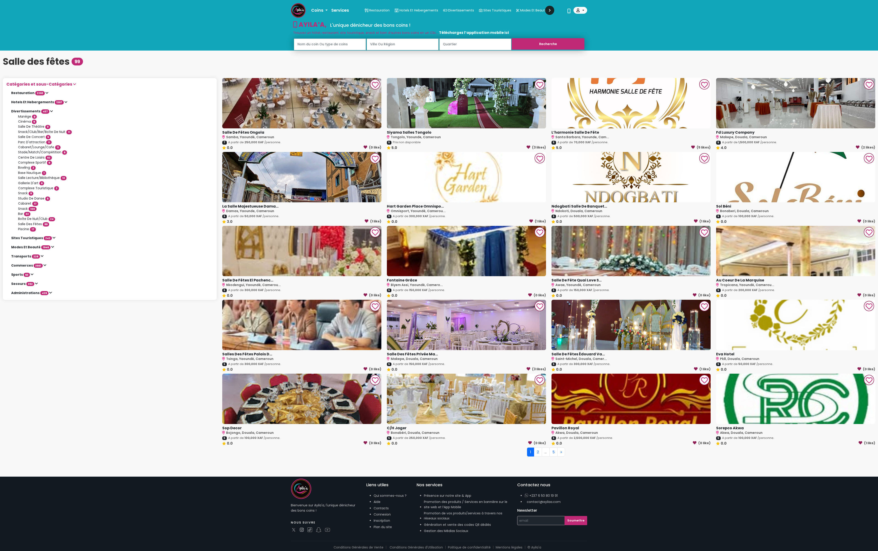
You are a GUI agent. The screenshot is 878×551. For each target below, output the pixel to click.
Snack (25, 193)
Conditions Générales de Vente (358, 547)
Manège (26, 116)
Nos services (429, 485)
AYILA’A (311, 24)
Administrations (29, 293)
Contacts (381, 508)
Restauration (27, 93)
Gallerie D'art (30, 183)
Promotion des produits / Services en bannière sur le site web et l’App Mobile (465, 504)
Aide (377, 502)
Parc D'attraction (34, 142)
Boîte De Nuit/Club (36, 218)
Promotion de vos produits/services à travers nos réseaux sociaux (463, 516)
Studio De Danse (33, 198)
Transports (24, 256)
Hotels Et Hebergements (36, 102)
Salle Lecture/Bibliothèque (41, 178)
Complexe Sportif (34, 162)
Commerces (26, 265)
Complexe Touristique (37, 188)
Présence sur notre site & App (447, 495)
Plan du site (383, 527)
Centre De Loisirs (34, 157)
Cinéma (26, 121)
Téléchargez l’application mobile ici (474, 32)
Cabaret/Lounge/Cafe (38, 147)
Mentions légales (509, 547)
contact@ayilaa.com (544, 502)
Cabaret (27, 203)
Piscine (26, 229)
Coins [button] (317, 10)
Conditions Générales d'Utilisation (416, 547)
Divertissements (29, 111)
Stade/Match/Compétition (41, 152)
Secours (22, 283)
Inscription (382, 520)
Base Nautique (31, 172)
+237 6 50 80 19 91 (543, 495)
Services (340, 10)
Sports (19, 274)
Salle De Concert (33, 137)
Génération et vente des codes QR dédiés (457, 524)
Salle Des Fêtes (33, 224)
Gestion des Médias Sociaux (446, 531)
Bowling (26, 167)
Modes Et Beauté (30, 247)
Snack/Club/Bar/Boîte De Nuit (44, 132)
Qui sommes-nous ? (390, 495)
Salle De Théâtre (33, 126)
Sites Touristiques (30, 238)
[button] (109, 84)
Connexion (382, 514)
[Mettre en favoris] (375, 85)
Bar (23, 213)
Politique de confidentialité (469, 547)
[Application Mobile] (569, 11)
